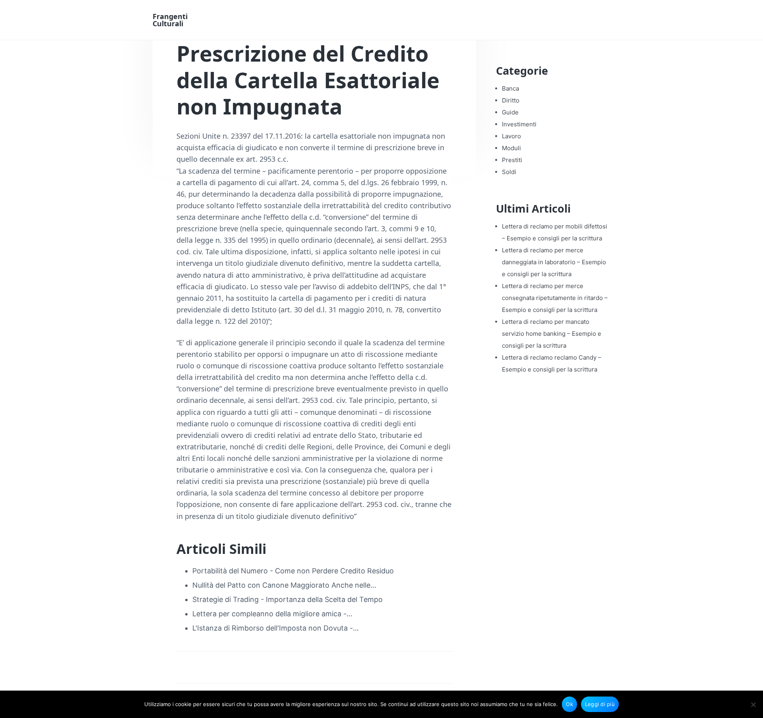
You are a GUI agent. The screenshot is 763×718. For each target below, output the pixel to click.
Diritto (510, 100)
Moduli (511, 148)
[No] (753, 704)
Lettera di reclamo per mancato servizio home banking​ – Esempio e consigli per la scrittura (551, 333)
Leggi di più (600, 704)
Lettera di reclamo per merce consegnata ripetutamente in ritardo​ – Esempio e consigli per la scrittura (555, 298)
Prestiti (512, 160)
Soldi (509, 172)
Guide (510, 112)
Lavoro (511, 136)
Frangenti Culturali (170, 20)
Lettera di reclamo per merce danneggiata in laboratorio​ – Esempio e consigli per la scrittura (554, 262)
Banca (510, 88)
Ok (569, 704)
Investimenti (519, 124)
